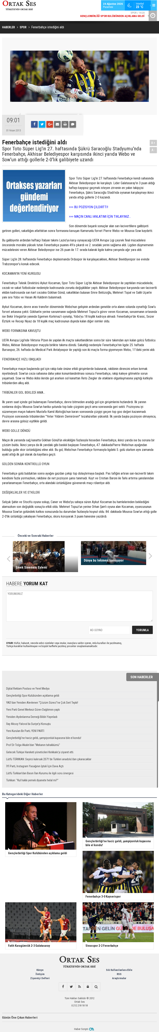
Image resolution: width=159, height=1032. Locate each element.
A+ (153, 143)
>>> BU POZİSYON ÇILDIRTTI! (88, 207)
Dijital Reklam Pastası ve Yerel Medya (27, 688)
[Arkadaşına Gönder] (57, 124)
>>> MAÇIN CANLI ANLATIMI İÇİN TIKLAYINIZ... (100, 217)
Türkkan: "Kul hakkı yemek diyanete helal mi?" (32, 780)
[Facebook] (34, 124)
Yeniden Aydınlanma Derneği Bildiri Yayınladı (31, 716)
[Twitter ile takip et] (71, 986)
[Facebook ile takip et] (63, 986)
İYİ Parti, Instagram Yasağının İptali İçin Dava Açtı (35, 766)
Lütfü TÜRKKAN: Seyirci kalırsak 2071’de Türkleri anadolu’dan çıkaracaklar (48, 759)
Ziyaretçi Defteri (40, 978)
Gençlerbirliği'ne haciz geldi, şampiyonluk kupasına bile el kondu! (43, 738)
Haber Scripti (81, 1029)
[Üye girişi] (88, 986)
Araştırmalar (119, 978)
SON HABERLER (141, 677)
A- (153, 150)
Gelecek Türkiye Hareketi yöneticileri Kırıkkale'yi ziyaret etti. (40, 752)
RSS (119, 974)
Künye (39, 969)
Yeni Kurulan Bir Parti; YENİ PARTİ (25, 731)
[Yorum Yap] (72, 124)
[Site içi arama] (96, 986)
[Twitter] (42, 124)
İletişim (40, 974)
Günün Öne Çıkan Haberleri (19, 1017)
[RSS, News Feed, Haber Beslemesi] (79, 986)
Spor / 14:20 (112, 12)
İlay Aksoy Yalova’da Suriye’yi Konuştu (28, 724)
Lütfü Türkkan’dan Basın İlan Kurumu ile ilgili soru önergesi (39, 773)
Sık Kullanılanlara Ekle (119, 969)
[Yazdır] (65, 124)
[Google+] (49, 124)
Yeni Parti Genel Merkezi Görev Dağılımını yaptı (33, 709)
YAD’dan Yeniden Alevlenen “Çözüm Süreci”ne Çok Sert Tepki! (42, 702)
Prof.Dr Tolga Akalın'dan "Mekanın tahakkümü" (33, 745)
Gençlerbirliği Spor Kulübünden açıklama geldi (32, 695)
